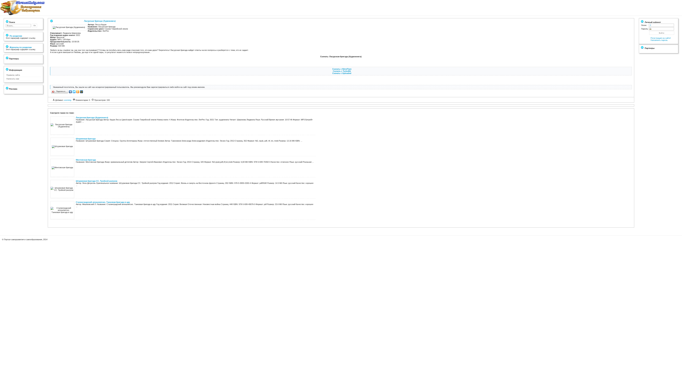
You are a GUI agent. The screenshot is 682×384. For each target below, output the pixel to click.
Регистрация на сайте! (661, 38)
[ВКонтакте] (70, 91)
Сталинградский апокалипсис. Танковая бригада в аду (103, 202)
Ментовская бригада (86, 160)
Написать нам (12, 79)
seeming (67, 100)
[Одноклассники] (78, 91)
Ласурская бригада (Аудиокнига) (92, 117)
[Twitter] (74, 91)
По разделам (15, 36)
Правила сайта (13, 75)
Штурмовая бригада (86, 139)
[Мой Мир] (81, 91)
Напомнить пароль (659, 40)
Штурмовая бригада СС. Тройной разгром (96, 181)
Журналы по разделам (20, 47)
